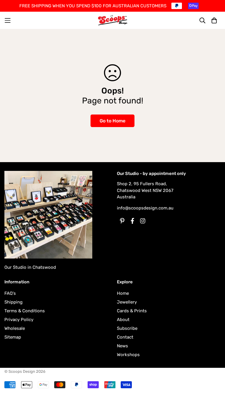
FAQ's (10, 293)
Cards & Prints (132, 310)
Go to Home (112, 121)
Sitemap (12, 337)
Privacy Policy (18, 319)
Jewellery (127, 302)
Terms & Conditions (24, 310)
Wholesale (14, 328)
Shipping (13, 302)
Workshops (128, 354)
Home (123, 293)
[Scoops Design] (112, 20)
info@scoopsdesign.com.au (145, 208)
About (123, 319)
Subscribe (127, 328)
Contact (125, 337)
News (122, 346)
